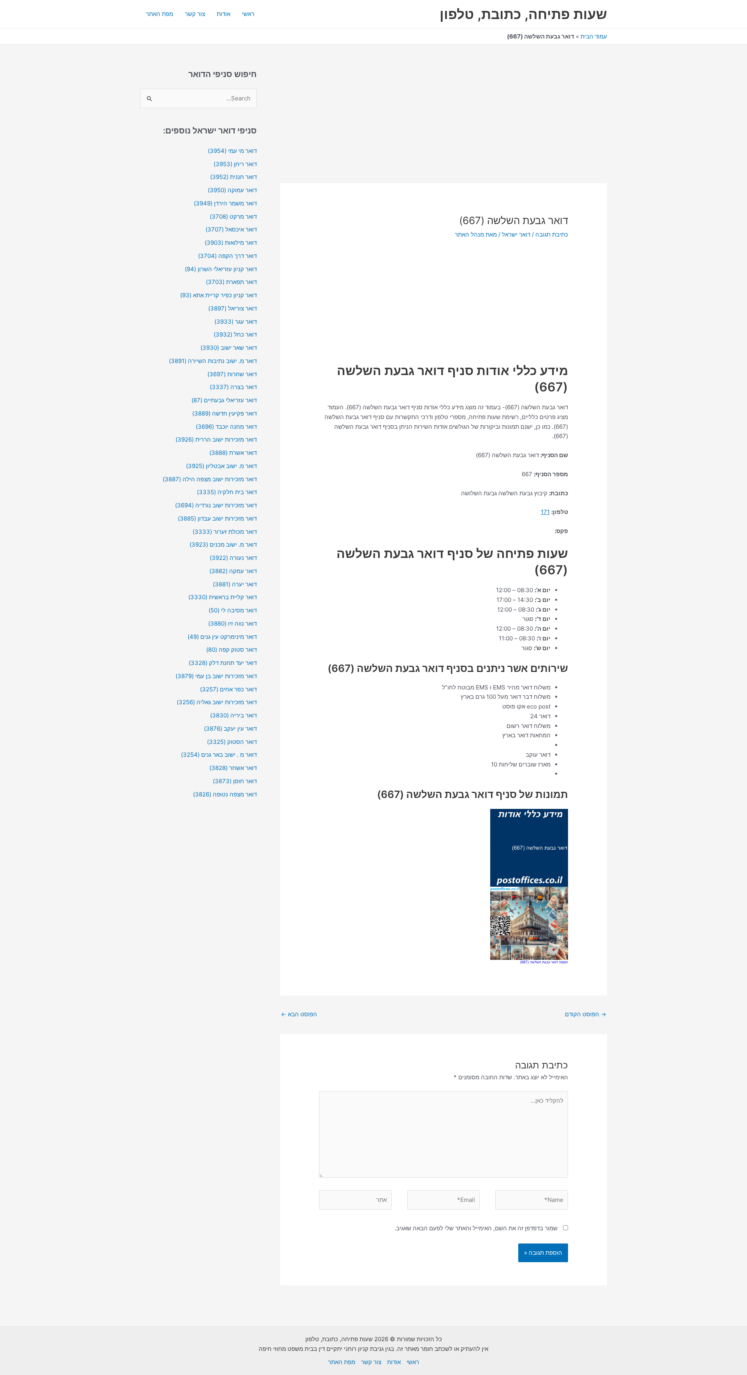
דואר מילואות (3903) (231, 242)
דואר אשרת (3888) (233, 452)
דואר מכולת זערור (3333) (225, 531)
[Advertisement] (443, 125)
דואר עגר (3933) (235, 321)
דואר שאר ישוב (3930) (228, 347)
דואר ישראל (516, 234)
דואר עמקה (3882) (233, 571)
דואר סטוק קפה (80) (231, 649)
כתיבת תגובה (551, 234)
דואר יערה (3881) (235, 584)
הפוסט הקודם (585, 1014)
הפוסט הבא (299, 1014)
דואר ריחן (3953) (235, 164)
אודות (223, 14)
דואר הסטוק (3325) (232, 741)
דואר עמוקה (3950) (232, 190)
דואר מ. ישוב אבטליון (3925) (221, 466)
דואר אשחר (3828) (233, 768)
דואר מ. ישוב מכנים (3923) (223, 544)
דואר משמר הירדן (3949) (225, 203)
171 (545, 512)
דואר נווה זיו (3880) (232, 623)
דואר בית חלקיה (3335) (227, 492)
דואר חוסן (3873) (235, 781)
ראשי (248, 14)
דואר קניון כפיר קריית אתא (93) (218, 295)
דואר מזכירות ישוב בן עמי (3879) (216, 676)
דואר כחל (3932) (235, 334)
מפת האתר (159, 14)
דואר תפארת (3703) (231, 282)
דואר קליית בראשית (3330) (222, 597)
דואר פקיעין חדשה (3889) (224, 413)
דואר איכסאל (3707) (231, 229)
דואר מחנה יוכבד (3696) (226, 426)
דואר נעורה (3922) (233, 557)
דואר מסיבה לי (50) (233, 610)
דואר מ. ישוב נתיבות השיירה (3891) (213, 361)
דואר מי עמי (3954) (232, 150)
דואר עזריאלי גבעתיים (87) (224, 400)
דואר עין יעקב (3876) (230, 728)
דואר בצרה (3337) (233, 387)
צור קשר (195, 14)
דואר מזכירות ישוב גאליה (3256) (217, 702)
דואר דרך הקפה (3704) (227, 256)
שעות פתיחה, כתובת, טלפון (523, 14)
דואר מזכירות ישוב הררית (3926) (216, 439)
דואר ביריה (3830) (233, 715)
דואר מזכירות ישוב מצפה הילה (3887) (210, 479)
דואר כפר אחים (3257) (228, 689)
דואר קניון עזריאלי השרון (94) (221, 269)
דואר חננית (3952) (233, 177)
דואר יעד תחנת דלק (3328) (223, 662)
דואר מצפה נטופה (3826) (225, 794)
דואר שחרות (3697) (232, 374)
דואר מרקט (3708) (233, 216)
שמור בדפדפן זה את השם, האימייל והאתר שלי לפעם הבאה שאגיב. (476, 1228)
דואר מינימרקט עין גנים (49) (222, 636)
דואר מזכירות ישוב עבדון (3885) (217, 518)
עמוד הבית (593, 36)
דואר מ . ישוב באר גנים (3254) (219, 754)
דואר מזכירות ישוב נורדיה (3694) (216, 505)
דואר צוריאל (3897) (232, 308)
